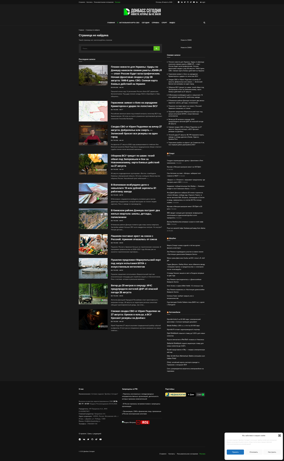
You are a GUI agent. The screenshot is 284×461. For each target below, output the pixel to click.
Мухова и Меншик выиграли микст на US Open (184, 167)
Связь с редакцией (94, 433)
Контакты (90, 2)
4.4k (122, 140)
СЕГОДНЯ (145, 22)
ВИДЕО (172, 22)
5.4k (122, 87)
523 (122, 270)
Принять (235, 452)
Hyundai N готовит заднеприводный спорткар (183, 329)
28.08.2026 (115, 87)
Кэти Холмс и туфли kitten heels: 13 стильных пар (185, 286)
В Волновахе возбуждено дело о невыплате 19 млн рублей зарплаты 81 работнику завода (133, 188)
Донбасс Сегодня (89, 451)
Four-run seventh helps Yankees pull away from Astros (186, 228)
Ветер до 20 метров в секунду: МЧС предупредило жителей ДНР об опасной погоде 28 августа (134, 289)
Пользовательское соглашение (104, 2)
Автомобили (174, 312)
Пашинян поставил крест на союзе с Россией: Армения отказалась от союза (134, 237)
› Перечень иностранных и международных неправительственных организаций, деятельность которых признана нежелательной (140, 396)
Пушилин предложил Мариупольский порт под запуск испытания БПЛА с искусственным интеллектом (136, 263)
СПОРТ (164, 22)
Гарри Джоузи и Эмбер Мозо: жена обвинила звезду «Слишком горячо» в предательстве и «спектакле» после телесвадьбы (186, 266)
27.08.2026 (115, 109)
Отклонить (254, 452)
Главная (81, 30)
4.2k (122, 321)
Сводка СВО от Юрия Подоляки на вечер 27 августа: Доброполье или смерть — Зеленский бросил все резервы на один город (136, 131)
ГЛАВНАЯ (111, 22)
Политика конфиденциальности (254, 457)
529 (122, 243)
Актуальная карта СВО (129, 22)
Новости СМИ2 (186, 40)
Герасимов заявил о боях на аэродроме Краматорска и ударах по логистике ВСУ (134, 104)
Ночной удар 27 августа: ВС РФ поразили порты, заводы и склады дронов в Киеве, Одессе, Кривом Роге (186, 137)
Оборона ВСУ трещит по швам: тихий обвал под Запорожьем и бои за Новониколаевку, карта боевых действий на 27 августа (135, 160)
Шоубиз (172, 238)
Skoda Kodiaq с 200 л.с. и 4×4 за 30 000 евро (183, 325)
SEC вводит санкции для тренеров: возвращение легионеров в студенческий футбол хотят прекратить (185, 215)
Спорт (172, 153)
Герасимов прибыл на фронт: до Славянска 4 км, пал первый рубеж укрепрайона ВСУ (187, 143)
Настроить (272, 452)
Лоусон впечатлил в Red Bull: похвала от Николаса (185, 339)
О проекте (82, 2)
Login (203, 2)
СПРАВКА (155, 22)
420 (122, 296)
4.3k (122, 169)
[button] (279, 435)
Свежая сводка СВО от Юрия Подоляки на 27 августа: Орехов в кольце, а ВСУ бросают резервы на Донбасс (135, 314)
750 (122, 195)
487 (122, 220)
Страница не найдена (93, 30)
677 (122, 109)
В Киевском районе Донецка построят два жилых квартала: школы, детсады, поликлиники (135, 213)
